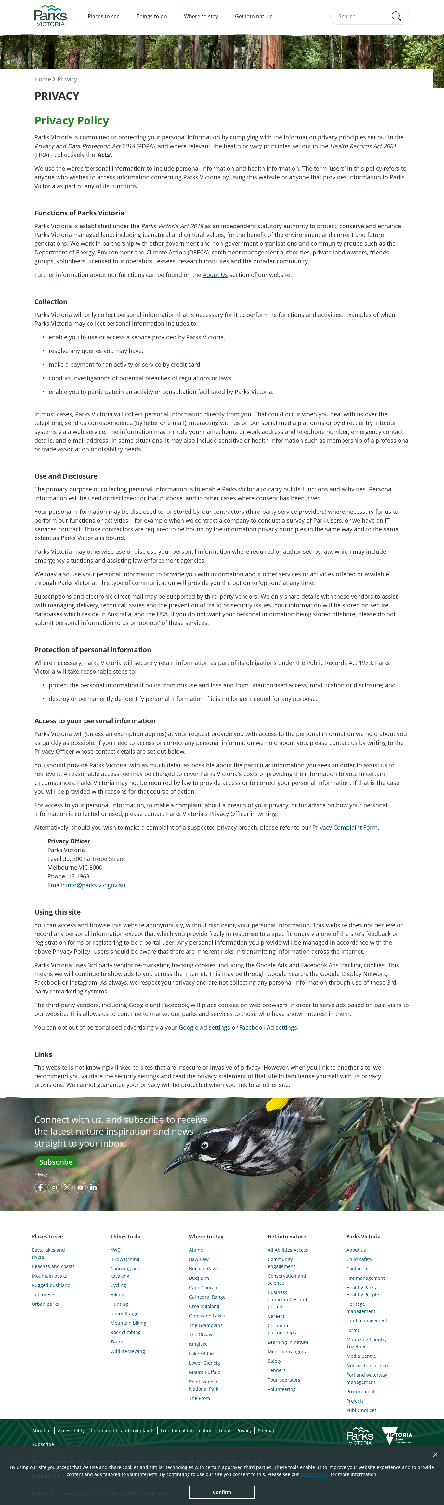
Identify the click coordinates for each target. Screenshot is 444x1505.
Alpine (196, 1250)
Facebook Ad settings (268, 1027)
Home (42, 79)
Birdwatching (125, 1259)
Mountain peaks (49, 1276)
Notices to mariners (367, 1365)
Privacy (67, 79)
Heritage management (360, 1307)
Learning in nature (288, 1342)
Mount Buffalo (204, 1372)
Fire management (365, 1278)
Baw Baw (199, 1259)
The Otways (202, 1334)
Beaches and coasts (53, 1266)
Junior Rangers (127, 1313)
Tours (117, 1342)
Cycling (118, 1285)
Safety (274, 1361)
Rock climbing (126, 1332)
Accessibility (71, 1430)
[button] (396, 16)
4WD (116, 1250)
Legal (224, 1430)
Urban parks (45, 1304)
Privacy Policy (314, 1474)
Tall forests (43, 1294)
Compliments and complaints (123, 1430)
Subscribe (56, 1162)
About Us (215, 275)
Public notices (361, 1410)
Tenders (277, 1370)
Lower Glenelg (204, 1363)
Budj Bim (199, 1278)
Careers (276, 1316)
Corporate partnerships (282, 1329)
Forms (353, 1330)
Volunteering (282, 1389)
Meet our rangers (287, 1351)
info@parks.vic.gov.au (95, 885)
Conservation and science (287, 1279)
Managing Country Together (366, 1343)
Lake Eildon (201, 1353)
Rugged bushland (51, 1285)
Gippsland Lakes (207, 1316)
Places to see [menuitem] (104, 16)
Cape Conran (203, 1287)
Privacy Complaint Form (345, 827)
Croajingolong (204, 1306)
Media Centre (361, 1356)
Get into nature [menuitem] (254, 16)
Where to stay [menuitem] (201, 16)
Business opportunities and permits (287, 1299)
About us (356, 1250)
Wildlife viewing (128, 1351)
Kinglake (198, 1344)
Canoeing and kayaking (126, 1272)
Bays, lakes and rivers (48, 1253)
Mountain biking (128, 1323)
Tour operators (284, 1380)
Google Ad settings (204, 1027)
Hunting (119, 1304)
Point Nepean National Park (204, 1385)
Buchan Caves (204, 1268)
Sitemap (267, 1430)
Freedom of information (187, 1430)
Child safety (359, 1259)
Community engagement (281, 1262)
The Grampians (206, 1325)
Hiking (117, 1294)
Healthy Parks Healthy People (362, 1291)
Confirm (222, 1492)
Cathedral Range (207, 1297)
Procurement (360, 1391)
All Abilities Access (288, 1250)
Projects (355, 1401)
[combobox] (370, 16)
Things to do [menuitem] (152, 16)
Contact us (358, 1268)
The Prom (199, 1398)
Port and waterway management (366, 1378)
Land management (366, 1320)
